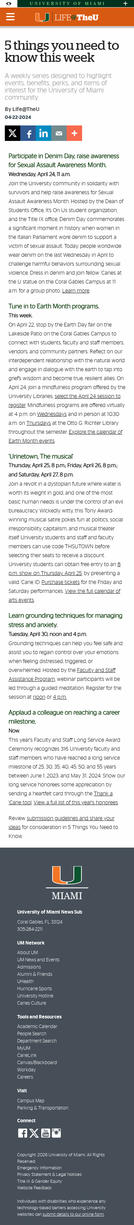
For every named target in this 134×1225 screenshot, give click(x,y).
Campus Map (30, 1101)
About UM (27, 952)
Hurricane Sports (34, 988)
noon (39, 697)
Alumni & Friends (34, 974)
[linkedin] (43, 133)
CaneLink (27, 1055)
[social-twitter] (34, 1132)
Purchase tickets (61, 582)
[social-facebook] (22, 1133)
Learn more (75, 291)
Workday (26, 1070)
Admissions (29, 967)
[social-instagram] (56, 1133)
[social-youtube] (45, 1133)
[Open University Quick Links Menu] (125, 3)
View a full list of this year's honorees (76, 802)
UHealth (25, 981)
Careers (25, 1077)
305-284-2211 (30, 929)
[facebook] (28, 133)
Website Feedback (34, 1188)
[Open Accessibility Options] (8, 3)
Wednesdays (52, 414)
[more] (74, 133)
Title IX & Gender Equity (39, 1181)
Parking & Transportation (42, 1108)
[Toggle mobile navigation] (10, 17)
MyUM (23, 1048)
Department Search (37, 1041)
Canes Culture (31, 1003)
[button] (119, 1206)
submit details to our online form (73, 1214)
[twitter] (12, 133)
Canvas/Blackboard (37, 1062)
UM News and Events (38, 960)
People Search (31, 1033)
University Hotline (35, 996)
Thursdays (38, 423)
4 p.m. (60, 697)
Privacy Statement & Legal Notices (49, 1174)
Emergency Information (39, 1168)
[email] (59, 133)
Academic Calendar (37, 1026)
